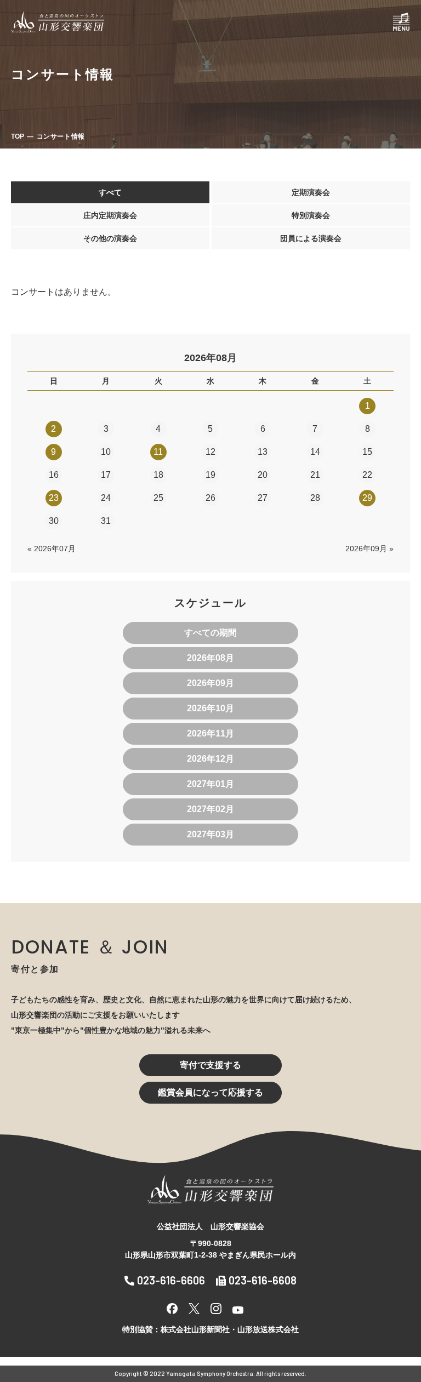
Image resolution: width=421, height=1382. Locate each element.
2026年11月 (210, 733)
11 (158, 451)
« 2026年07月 (51, 548)
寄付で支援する (210, 1065)
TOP (17, 136)
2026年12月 (210, 758)
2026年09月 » (369, 548)
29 (367, 497)
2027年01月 (210, 784)
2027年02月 (210, 809)
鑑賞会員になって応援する (210, 1092)
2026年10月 (210, 708)
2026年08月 (210, 658)
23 (54, 497)
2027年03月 (210, 834)
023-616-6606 (171, 1280)
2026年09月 (210, 683)
